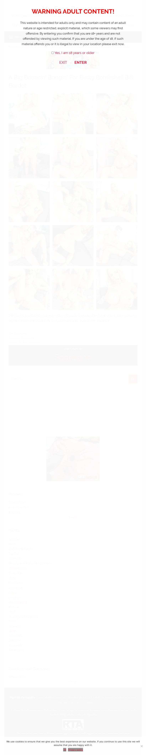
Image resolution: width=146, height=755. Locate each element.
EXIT (63, 62)
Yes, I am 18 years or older (74, 53)
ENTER (80, 62)
